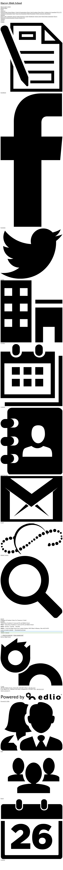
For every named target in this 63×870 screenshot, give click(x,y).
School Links (38, 16)
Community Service (11, 16)
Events (2, 631)
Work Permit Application (47, 16)
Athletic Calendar (5, 632)
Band (13, 13)
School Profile (4, 12)
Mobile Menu (4, 8)
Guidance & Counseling (50, 12)
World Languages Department (43, 13)
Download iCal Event (20, 630)
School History (11, 12)
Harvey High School (11, 3)
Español (3, 621)
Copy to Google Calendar (7, 630)
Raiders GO (22, 18)
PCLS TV (59, 12)
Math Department (31, 13)
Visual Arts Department (21, 13)
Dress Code (3, 16)
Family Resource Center (22, 16)
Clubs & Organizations (21, 12)
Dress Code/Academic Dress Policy (35, 12)
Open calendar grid (18, 635)
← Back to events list (7, 635)
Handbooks (31, 16)
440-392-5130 (40, 689)
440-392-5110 (31, 688)
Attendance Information (6, 13)
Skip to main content (6, 6)
